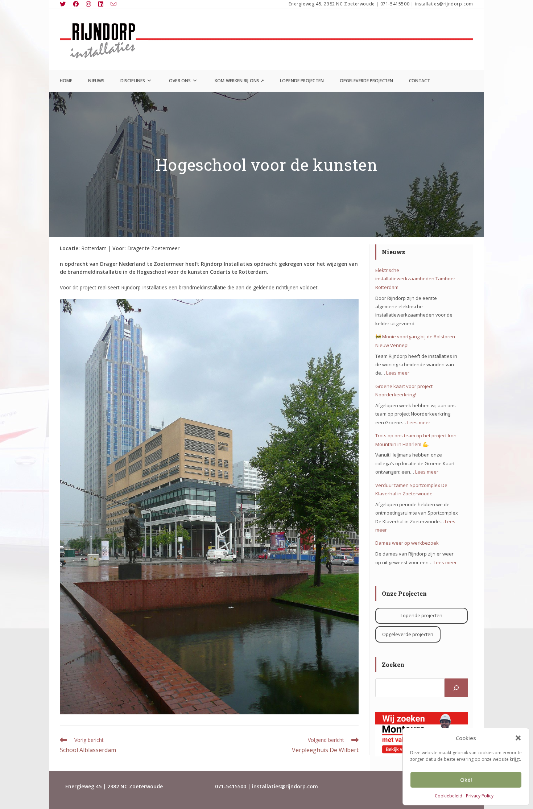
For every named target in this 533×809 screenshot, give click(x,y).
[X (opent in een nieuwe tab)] (64, 4)
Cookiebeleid (448, 796)
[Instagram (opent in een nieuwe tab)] (88, 4)
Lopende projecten (421, 615)
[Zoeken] (456, 687)
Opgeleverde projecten (407, 634)
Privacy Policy (479, 796)
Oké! (466, 779)
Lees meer (397, 373)
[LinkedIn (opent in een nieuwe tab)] (101, 4)
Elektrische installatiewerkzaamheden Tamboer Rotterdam (415, 278)
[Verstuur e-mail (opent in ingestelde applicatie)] (113, 4)
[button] (518, 738)
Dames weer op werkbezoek (407, 543)
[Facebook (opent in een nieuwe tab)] (75, 4)
